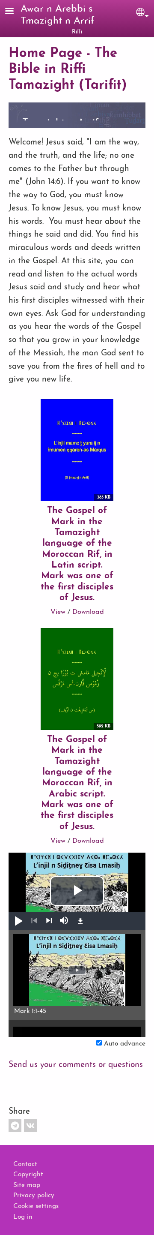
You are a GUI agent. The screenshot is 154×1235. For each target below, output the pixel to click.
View (57, 612)
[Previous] (34, 921)
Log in (23, 1217)
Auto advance (124, 1043)
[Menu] (14, 11)
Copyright (28, 1174)
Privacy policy (33, 1195)
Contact (25, 1164)
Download (88, 612)
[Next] (48, 921)
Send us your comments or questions (76, 1065)
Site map (26, 1185)
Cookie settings (36, 1206)
